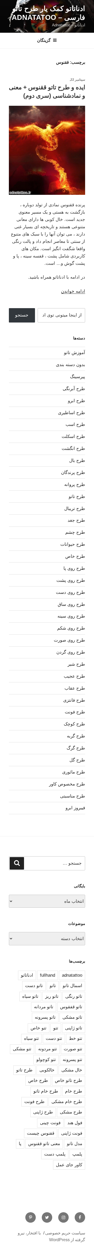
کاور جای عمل (69, 1164)
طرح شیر (76, 664)
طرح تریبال (74, 508)
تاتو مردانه (43, 1006)
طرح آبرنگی (74, 388)
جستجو (21, 315)
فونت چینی (50, 1122)
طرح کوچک (74, 724)
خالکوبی (47, 1070)
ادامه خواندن (73, 291)
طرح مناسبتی (72, 796)
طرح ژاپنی (43, 1112)
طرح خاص (75, 556)
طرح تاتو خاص (68, 1080)
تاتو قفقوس (71, 1006)
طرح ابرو (76, 400)
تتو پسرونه (72, 1059)
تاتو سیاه (30, 996)
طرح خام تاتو (45, 1091)
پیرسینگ (77, 376)
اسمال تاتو (72, 985)
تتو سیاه (31, 1038)
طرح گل (77, 760)
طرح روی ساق (71, 604)
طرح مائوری (73, 772)
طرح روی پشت (70, 580)
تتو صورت (73, 1048)
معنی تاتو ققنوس (44, 1143)
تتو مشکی (22, 1048)
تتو (55, 1028)
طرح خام (73, 1091)
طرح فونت (75, 712)
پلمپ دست (55, 1154)
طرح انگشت (73, 448)
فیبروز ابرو (75, 807)
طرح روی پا (74, 568)
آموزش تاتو (74, 352)
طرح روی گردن (70, 652)
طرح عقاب (74, 688)
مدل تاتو (74, 1143)
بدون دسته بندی (70, 364)
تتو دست (54, 1038)
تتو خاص (38, 1028)
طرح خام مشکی (66, 1101)
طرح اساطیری (71, 412)
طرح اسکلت (73, 436)
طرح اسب (75, 424)
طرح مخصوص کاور (67, 784)
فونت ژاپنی (71, 1133)
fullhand (47, 975)
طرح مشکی (71, 1112)
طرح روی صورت (69, 640)
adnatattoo (72, 975)
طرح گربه (76, 736)
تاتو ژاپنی (73, 1028)
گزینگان (44, 40)
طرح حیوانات (72, 544)
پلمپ (77, 1154)
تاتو (53, 985)
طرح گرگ (76, 748)
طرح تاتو (77, 496)
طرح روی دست (70, 592)
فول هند (74, 1122)
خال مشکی (71, 1070)
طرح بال (77, 460)
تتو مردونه (47, 1048)
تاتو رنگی (73, 996)
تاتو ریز (51, 996)
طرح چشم (75, 532)
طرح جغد (76, 520)
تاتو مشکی (72, 1017)
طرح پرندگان (73, 472)
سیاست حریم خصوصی (65, 1233)
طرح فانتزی (74, 700)
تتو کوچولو (46, 1059)
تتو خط (75, 1038)
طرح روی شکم (71, 628)
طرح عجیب (74, 676)
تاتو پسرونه (45, 1017)
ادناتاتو (27, 975)
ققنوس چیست (40, 1133)
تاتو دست (34, 985)
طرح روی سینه (71, 616)
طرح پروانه (74, 484)
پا (20, 1143)
